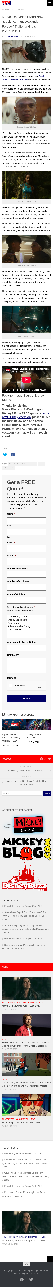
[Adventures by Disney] (27, 626)
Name (11, 514)
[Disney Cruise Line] (27, 620)
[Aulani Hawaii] (27, 629)
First (9, 526)
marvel (41, 464)
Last (9, 537)
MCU (4, 9)
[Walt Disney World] (27, 616)
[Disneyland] (27, 623)
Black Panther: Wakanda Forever (22, 464)
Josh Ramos (11, 36)
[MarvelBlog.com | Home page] (6, 3)
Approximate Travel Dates (22, 642)
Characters (8, 1119)
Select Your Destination (21, 607)
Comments (13, 655)
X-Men (40, 1002)
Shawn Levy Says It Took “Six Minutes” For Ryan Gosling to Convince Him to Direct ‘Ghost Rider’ (24, 916)
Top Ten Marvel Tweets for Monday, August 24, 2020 (11, 737)
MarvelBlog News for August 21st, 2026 (23, 906)
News (21, 9)
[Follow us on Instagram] (45, 758)
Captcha (11, 678)
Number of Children (19, 581)
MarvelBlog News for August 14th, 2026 (23, 939)
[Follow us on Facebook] (41, 758)
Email (11, 542)
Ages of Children (17, 594)
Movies (12, 9)
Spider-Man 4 (29, 1002)
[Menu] (50, 3)
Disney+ (6, 1079)
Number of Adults (17, 568)
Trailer (12, 468)
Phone (11, 555)
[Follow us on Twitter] (49, 758)
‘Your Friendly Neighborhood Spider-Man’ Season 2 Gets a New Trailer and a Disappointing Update (25, 929)
